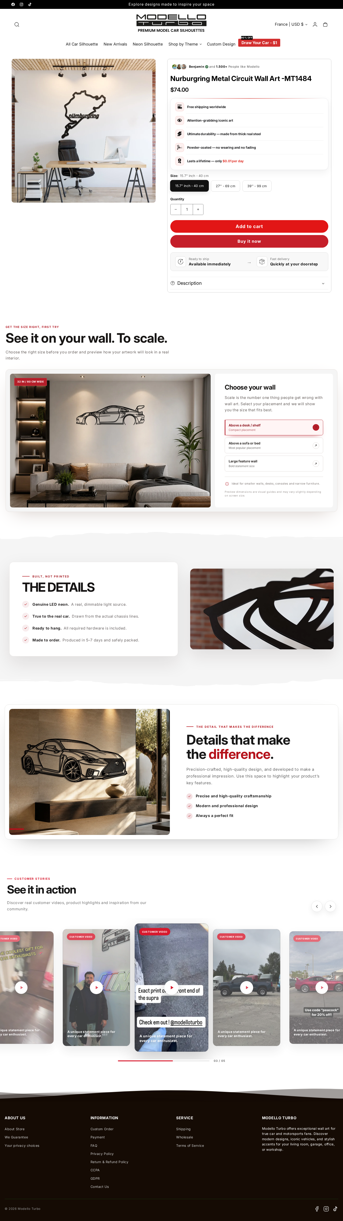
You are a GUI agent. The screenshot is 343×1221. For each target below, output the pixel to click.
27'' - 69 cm (225, 186)
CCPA (95, 1170)
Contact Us (100, 1187)
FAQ (94, 1145)
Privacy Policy (102, 1154)
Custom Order (102, 1129)
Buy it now (249, 241)
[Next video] (330, 906)
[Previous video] (316, 906)
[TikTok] (335, 1209)
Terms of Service (190, 1145)
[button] (17, 24)
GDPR (95, 1178)
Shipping (183, 1129)
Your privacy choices (22, 1145)
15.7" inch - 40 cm (189, 186)
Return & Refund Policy (110, 1162)
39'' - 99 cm (257, 186)
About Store (15, 1129)
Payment (98, 1137)
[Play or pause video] (21, 987)
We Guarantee (16, 1137)
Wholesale (184, 1137)
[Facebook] (317, 1209)
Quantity (177, 199)
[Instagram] (326, 1209)
